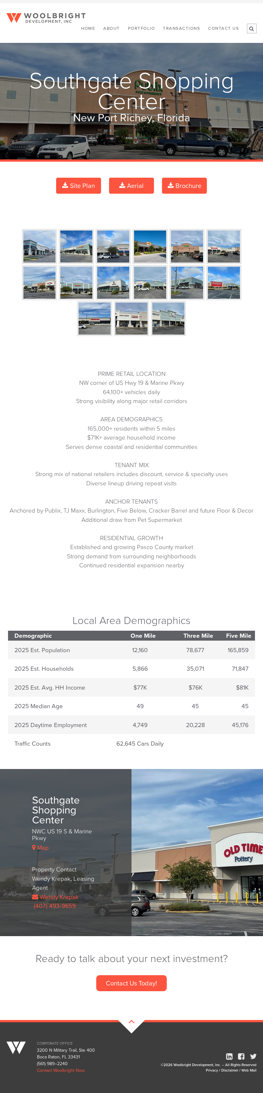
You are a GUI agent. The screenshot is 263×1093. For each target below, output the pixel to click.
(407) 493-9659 (54, 905)
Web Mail (249, 1070)
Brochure (187, 185)
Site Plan (81, 185)
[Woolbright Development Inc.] (21, 1045)
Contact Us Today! (131, 983)
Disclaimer (229, 1070)
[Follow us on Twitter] (253, 1056)
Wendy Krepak (58, 896)
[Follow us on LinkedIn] (229, 1056)
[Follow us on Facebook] (241, 1056)
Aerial (134, 185)
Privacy (212, 1070)
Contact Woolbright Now (61, 1070)
